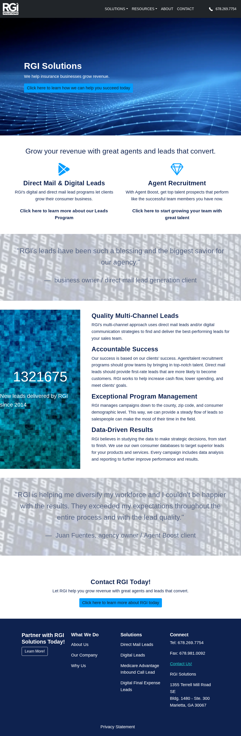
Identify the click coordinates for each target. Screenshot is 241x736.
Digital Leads (132, 655)
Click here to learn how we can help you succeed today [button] (78, 88)
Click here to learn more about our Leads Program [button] (64, 214)
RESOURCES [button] (143, 9)
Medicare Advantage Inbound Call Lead (139, 669)
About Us (79, 644)
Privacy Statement (117, 726)
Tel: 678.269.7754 (187, 642)
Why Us (78, 665)
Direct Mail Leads (136, 644)
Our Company (84, 655)
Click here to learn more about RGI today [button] (120, 602)
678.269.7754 (225, 9)
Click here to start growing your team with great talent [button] (177, 214)
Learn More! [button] (35, 651)
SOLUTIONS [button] (115, 9)
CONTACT (185, 9)
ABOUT (167, 9)
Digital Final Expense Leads (140, 686)
